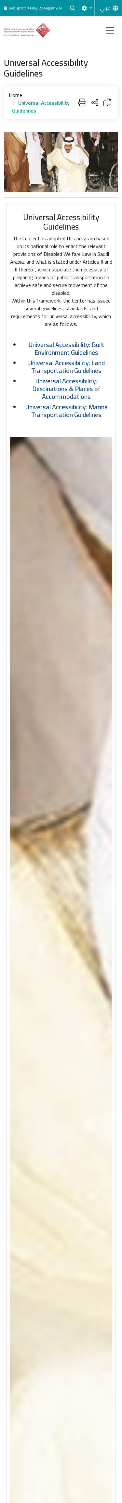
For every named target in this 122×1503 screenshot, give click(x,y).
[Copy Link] (107, 103)
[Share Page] (94, 103)
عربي (105, 8)
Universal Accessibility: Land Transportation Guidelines (66, 366)
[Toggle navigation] (110, 30)
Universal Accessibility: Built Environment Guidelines (66, 348)
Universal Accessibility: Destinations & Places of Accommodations (66, 388)
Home (15, 95)
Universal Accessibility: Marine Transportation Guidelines (66, 411)
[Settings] (86, 8)
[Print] (82, 103)
